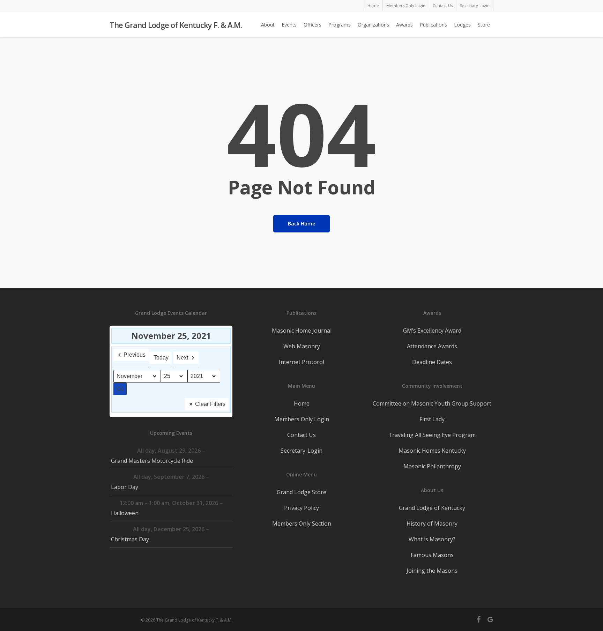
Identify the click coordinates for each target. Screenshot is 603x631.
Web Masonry (301, 346)
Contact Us (301, 435)
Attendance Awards (432, 346)
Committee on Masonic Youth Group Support (432, 403)
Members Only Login (301, 419)
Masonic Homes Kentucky (432, 450)
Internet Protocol (301, 362)
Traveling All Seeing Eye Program (432, 435)
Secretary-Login (301, 450)
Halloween (125, 513)
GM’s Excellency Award (432, 330)
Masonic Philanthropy (432, 466)
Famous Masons (432, 555)
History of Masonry (432, 523)
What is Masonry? (432, 539)
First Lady (432, 419)
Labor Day (124, 487)
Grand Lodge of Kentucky (432, 508)
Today (161, 358)
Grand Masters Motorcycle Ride (152, 461)
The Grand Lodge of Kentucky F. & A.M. (176, 25)
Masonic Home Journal (302, 330)
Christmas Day (130, 539)
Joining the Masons (432, 570)
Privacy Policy (301, 508)
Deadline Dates (432, 362)
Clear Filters (210, 404)
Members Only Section (301, 523)
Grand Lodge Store (301, 492)
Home (302, 403)
